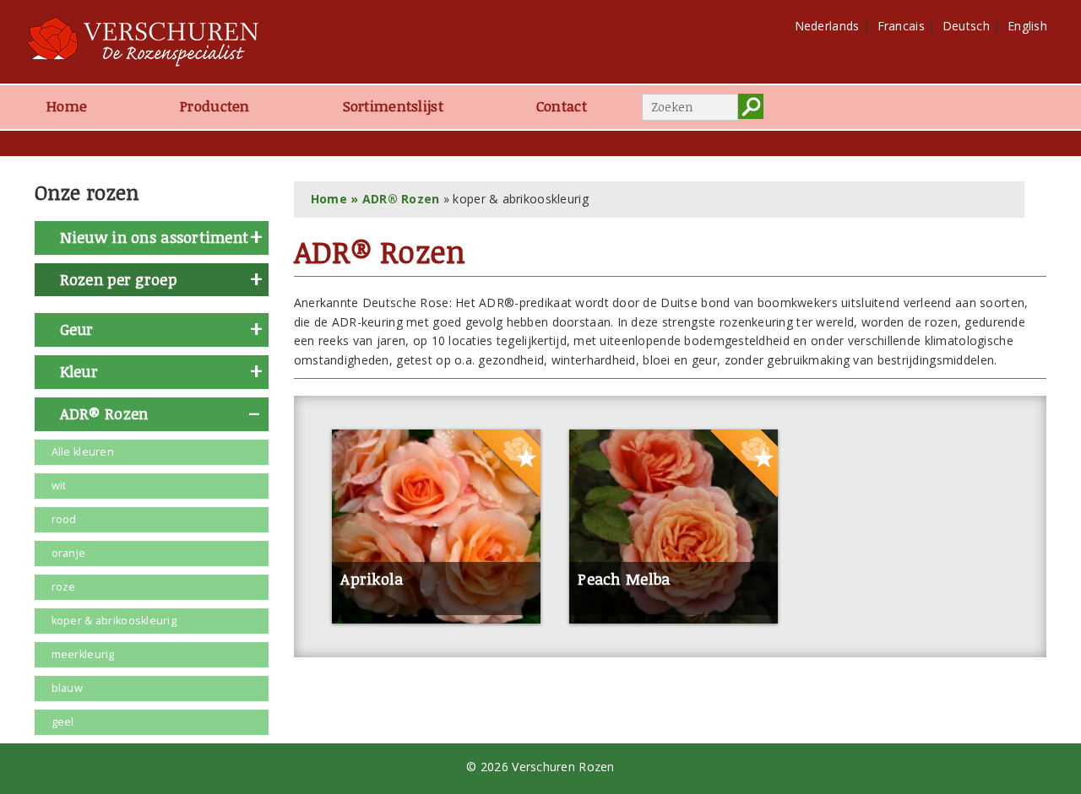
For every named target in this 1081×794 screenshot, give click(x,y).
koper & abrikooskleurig (114, 620)
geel (63, 722)
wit (59, 485)
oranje (69, 553)
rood (64, 519)
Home (66, 106)
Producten (215, 106)
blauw (67, 688)
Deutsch (966, 26)
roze (64, 587)
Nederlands (827, 26)
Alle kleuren (83, 452)
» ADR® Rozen (393, 199)
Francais (901, 26)
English (1027, 26)
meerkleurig (83, 654)
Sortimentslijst (393, 106)
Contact (561, 106)
